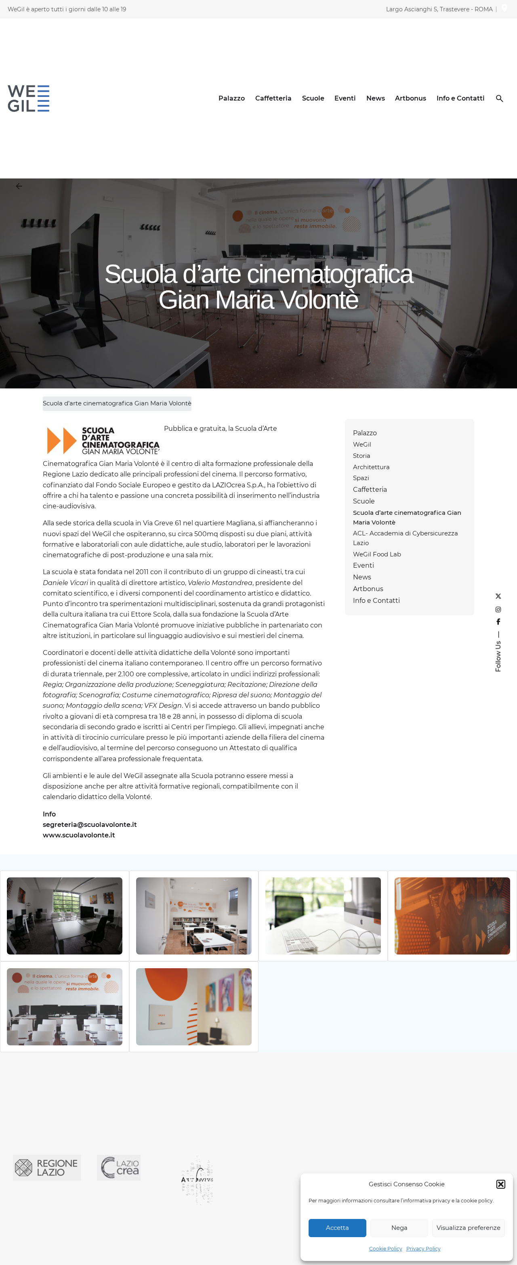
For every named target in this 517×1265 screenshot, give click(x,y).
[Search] (499, 98)
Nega (399, 1227)
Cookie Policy (385, 1249)
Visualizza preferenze (468, 1227)
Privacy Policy (423, 1249)
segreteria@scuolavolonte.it (90, 824)
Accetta (337, 1227)
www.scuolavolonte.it (79, 835)
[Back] (19, 186)
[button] (501, 1184)
